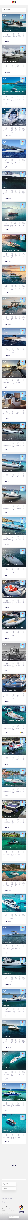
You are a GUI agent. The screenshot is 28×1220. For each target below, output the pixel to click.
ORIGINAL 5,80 (8, 785)
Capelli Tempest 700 (9, 533)
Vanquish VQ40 (8, 345)
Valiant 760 (7, 30)
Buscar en (7, 10)
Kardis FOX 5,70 (8, 753)
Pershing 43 (7, 974)
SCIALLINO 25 (8, 659)
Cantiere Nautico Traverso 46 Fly (13, 1099)
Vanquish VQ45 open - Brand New (14, 124)
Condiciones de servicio (8, 1209)
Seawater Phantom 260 (11, 848)
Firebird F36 (7, 942)
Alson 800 (6, 407)
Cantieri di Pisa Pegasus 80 (12, 250)
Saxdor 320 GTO (8, 313)
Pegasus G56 (7, 470)
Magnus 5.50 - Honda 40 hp (12, 690)
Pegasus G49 (7, 439)
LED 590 (6, 1005)
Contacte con (5, 1213)
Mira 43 (5, 879)
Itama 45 (6, 187)
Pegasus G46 (7, 502)
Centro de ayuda (6, 1206)
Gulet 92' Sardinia (9, 219)
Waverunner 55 (8, 282)
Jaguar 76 (6, 1036)
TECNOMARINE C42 (10, 565)
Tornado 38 (7, 816)
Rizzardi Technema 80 (10, 911)
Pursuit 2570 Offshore (10, 62)
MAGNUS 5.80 (8, 596)
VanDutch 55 (7, 156)
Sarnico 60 (6, 1068)
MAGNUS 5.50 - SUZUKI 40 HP (13, 628)
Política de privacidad (8, 1211)
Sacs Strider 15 (8, 376)
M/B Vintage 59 (8, 1131)
